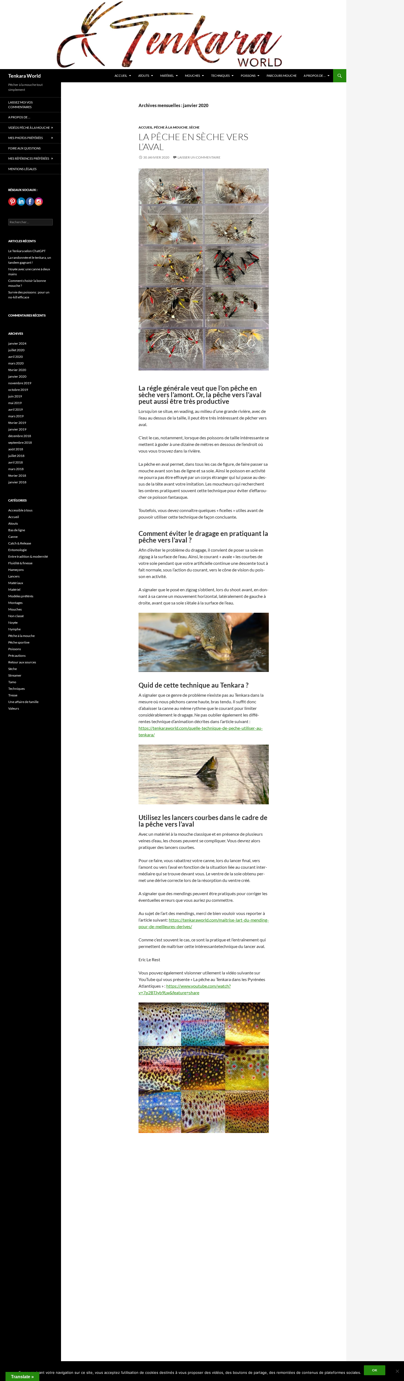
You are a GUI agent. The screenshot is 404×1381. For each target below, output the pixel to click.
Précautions (17, 655)
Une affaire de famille (23, 702)
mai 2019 (15, 403)
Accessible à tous (20, 510)
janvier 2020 (17, 376)
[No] (397, 1371)
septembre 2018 (20, 442)
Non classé (16, 616)
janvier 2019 (17, 429)
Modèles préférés (20, 596)
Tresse (12, 695)
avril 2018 (15, 462)
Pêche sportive (18, 642)
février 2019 (17, 423)
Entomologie (17, 550)
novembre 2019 (19, 383)
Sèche (194, 127)
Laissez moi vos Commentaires (20, 104)
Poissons (248, 75)
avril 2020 (15, 357)
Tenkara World (24, 76)
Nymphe (14, 629)
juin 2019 (15, 396)
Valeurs (13, 708)
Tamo (12, 682)
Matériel (167, 75)
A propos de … (315, 75)
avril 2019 (15, 409)
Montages (15, 603)
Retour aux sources (22, 662)
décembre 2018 (19, 436)
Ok (374, 1370)
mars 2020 (16, 363)
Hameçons (16, 570)
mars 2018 (16, 469)
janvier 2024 (17, 343)
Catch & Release (19, 543)
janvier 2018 (17, 482)
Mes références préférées (28, 158)
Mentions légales (22, 169)
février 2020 (17, 370)
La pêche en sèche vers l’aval (193, 141)
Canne (13, 537)
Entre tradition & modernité (28, 556)
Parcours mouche (282, 75)
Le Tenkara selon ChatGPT (27, 251)
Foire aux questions (24, 148)
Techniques (220, 75)
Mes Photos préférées (25, 138)
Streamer (14, 675)
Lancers (14, 576)
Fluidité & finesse (20, 563)
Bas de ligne (16, 530)
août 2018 (15, 449)
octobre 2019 (18, 390)
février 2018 (17, 475)
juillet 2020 (16, 350)
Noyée (13, 622)
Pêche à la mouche (171, 127)
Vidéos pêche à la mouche (29, 127)
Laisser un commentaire (199, 157)
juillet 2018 (16, 456)
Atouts (143, 75)
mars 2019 (16, 416)
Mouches (192, 75)
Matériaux (15, 583)
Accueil (121, 75)
